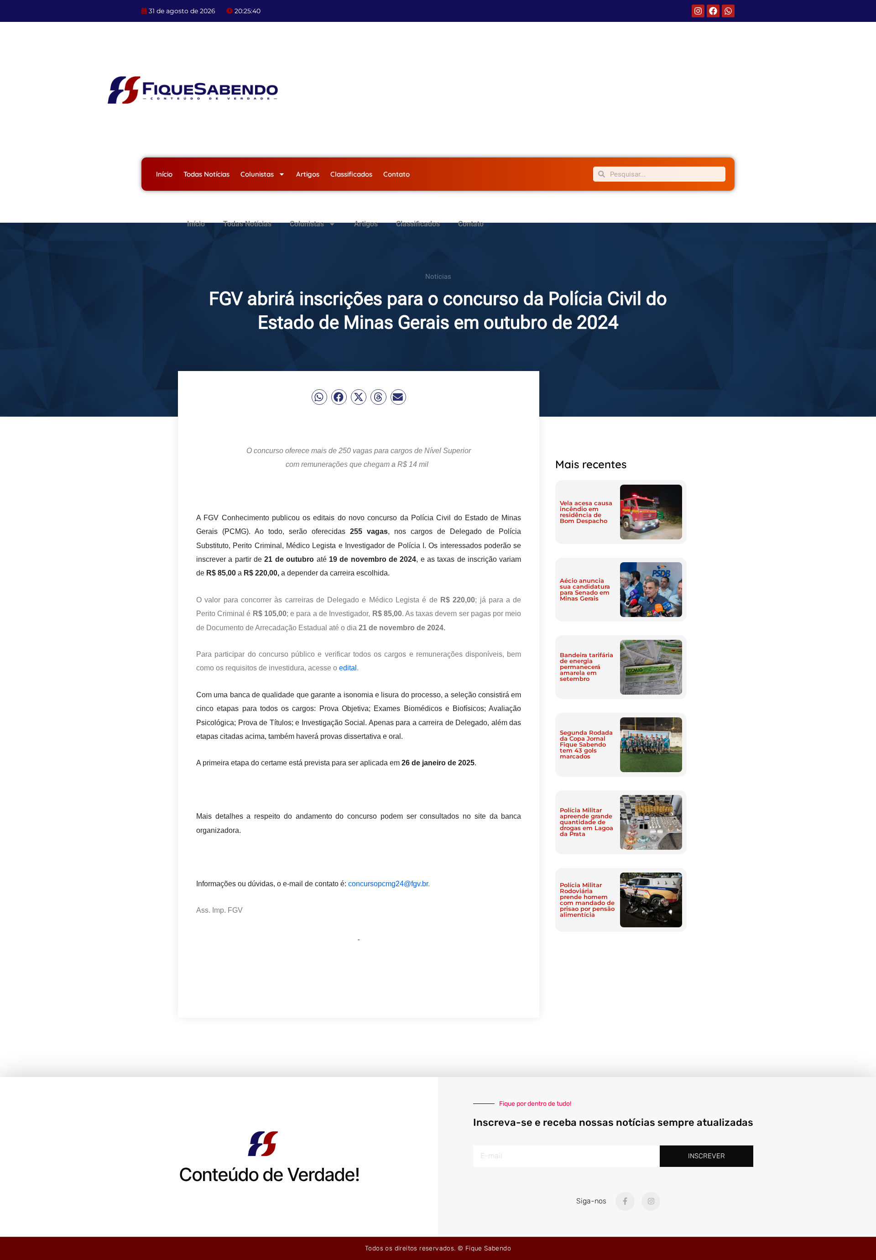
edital (348, 668)
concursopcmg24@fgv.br (388, 884)
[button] (319, 397)
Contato (396, 174)
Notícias (438, 276)
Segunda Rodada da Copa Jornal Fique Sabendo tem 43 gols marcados (586, 744)
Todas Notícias (206, 174)
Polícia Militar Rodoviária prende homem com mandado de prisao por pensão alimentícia (587, 899)
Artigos (307, 174)
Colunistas (257, 174)
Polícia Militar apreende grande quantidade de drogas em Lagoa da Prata (586, 821)
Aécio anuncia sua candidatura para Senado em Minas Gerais (585, 589)
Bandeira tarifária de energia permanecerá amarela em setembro (586, 666)
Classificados (351, 174)
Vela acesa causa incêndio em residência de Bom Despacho (586, 511)
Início (164, 174)
